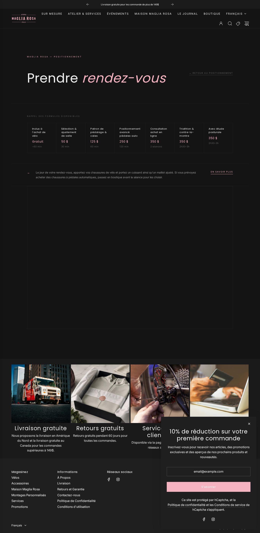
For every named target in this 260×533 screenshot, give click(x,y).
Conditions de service (229, 505)
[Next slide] (172, 4)
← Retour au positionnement (211, 73)
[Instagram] (118, 479)
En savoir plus (222, 171)
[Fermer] (249, 424)
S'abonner (208, 486)
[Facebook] (109, 479)
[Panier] (246, 23)
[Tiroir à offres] (238, 23)
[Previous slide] (88, 4)
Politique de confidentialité (186, 505)
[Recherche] (230, 23)
